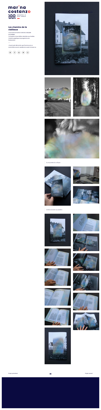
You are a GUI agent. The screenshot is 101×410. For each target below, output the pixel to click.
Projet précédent (13, 373)
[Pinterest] (54, 384)
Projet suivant (89, 373)
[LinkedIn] (50, 384)
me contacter (39, 391)
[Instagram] (46, 384)
